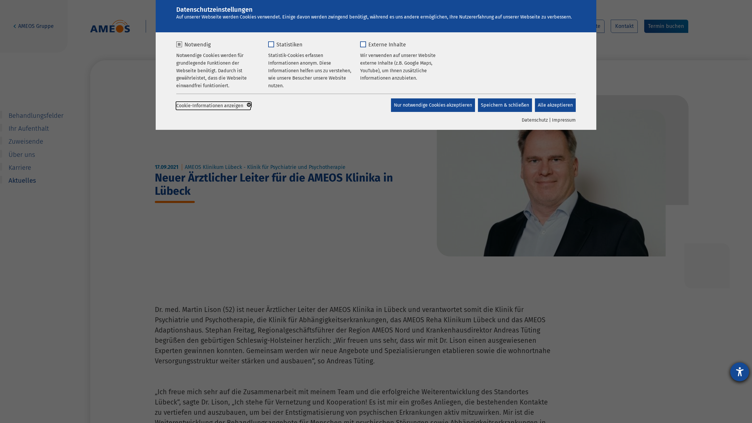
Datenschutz (535, 120)
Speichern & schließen (505, 105)
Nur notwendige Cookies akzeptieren (433, 105)
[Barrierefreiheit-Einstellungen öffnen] (739, 371)
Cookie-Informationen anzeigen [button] (210, 105)
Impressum (564, 120)
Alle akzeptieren (555, 105)
